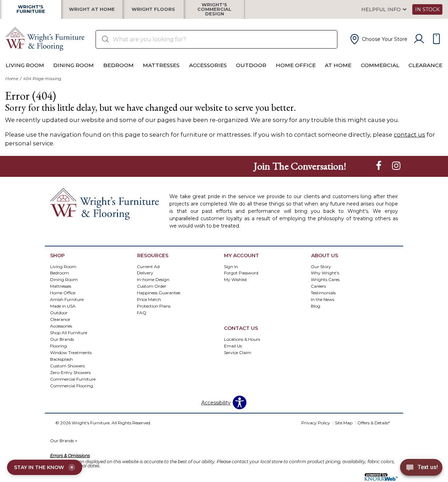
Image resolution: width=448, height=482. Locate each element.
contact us (409, 134)
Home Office (296, 65)
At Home (338, 65)
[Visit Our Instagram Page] (396, 166)
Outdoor (251, 65)
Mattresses (161, 65)
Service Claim (237, 352)
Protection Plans (153, 306)
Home (11, 78)
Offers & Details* (373, 422)
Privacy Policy (315, 422)
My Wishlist (235, 279)
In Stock (427, 9)
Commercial (380, 65)
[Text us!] (421, 468)
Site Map (343, 422)
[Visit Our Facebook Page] (379, 166)
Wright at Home (92, 9)
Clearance (425, 65)
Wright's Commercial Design (214, 9)
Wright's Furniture (30, 9)
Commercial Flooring (71, 385)
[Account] (419, 39)
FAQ (141, 312)
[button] (378, 39)
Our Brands (63, 440)
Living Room (25, 65)
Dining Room (73, 65)
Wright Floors (153, 9)
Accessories (208, 65)
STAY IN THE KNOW (43, 467)
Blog (315, 306)
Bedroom (118, 65)
